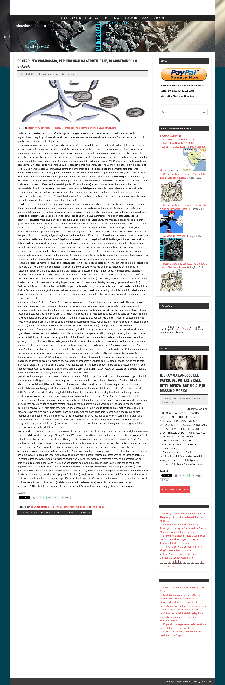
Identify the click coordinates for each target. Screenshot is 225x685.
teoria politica (96, 506)
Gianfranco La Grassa (64, 512)
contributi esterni (28, 512)
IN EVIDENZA (91, 17)
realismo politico (79, 506)
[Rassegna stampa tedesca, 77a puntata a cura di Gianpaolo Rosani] (171, 290)
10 (196, 561)
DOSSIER (117, 17)
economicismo (61, 506)
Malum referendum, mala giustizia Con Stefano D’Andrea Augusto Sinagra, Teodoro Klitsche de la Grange (183, 539)
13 (167, 566)
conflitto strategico (41, 506)
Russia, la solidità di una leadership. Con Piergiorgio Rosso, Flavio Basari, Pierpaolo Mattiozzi (183, 517)
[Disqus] (83, 561)
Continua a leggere (175, 489)
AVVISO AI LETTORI (174, 236)
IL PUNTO (105, 17)
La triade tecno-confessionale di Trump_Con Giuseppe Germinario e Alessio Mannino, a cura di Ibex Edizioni (183, 528)
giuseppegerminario (48, 74)
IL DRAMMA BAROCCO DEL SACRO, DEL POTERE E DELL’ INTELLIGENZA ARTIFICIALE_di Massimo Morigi (182, 383)
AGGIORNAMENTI (170, 136)
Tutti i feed (182, 329)
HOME (64, 17)
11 (202, 561)
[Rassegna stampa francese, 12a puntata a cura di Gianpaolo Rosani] (171, 232)
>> (172, 566)
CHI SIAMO (158, 17)
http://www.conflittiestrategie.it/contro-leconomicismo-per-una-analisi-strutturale (72, 127)
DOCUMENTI (131, 17)
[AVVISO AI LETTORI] (171, 259)
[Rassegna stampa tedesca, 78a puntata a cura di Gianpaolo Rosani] (171, 201)
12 (162, 566)
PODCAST (145, 17)
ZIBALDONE (76, 17)
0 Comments (68, 74)
